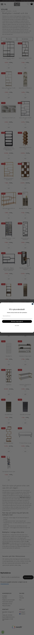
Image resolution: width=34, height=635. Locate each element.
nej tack (17, 325)
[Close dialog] (32, 304)
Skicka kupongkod (17, 321)
